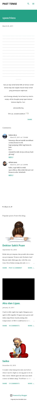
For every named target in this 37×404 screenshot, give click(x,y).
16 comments (14, 326)
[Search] (28, 3)
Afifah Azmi (13, 162)
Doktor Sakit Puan (13, 245)
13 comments (14, 383)
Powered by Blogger (19, 395)
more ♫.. (31, 268)
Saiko (5, 361)
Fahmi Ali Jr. (13, 135)
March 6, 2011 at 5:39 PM (19, 165)
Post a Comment (15, 268)
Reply (11, 157)
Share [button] (30, 119)
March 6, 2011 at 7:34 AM (19, 137)
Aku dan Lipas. (11, 303)
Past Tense (9, 3)
